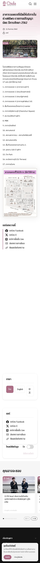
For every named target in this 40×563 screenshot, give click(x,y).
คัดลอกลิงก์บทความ (16, 247)
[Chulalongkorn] (9, 3)
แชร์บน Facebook (16, 230)
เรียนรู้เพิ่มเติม (18, 557)
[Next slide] (34, 518)
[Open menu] (35, 4)
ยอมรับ (7, 557)
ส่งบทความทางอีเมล (17, 243)
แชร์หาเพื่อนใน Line (16, 239)
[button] (3, 518)
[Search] (30, 4)
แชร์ (7, 33)
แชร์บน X (12, 235)
